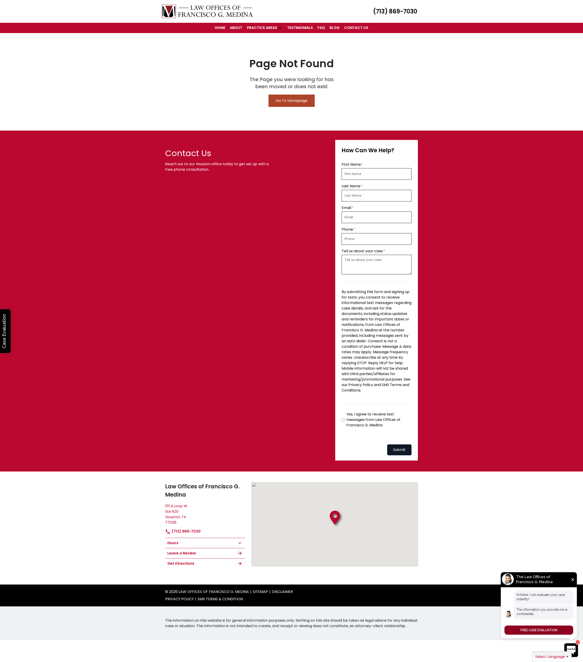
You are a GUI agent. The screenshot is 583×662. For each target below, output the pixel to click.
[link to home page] (207, 11)
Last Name (351, 186)
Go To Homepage (291, 100)
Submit (399, 449)
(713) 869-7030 (186, 531)
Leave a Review (181, 553)
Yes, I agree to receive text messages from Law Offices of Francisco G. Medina (373, 420)
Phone (347, 229)
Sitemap (260, 591)
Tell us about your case (362, 251)
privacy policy (179, 599)
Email (346, 207)
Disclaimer (282, 591)
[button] (280, 28)
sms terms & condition (220, 599)
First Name (351, 164)
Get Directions (180, 563)
